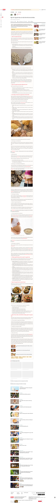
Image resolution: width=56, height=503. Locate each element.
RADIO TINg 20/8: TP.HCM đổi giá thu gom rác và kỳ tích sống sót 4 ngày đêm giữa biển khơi (26, 485)
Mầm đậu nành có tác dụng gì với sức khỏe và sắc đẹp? (18, 383)
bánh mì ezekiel (22, 81)
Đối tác (12, 493)
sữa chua (19, 39)
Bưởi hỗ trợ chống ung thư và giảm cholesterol (26, 413)
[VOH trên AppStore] (39, 494)
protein (30, 96)
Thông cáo (18, 493)
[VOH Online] (12, 497)
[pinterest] (39, 492)
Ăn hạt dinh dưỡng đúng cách (24, 426)
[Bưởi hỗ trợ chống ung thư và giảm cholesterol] (14, 414)
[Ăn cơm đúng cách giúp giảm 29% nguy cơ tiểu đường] (14, 433)
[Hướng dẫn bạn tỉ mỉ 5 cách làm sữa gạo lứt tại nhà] (13, 350)
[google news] (41, 492)
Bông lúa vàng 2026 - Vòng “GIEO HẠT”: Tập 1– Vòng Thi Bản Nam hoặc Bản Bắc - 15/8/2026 (26, 459)
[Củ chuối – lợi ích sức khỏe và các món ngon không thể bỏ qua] (36, 42)
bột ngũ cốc (30, 334)
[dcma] (42, 492)
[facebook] (15, 21)
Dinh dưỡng (21, 386)
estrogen (29, 248)
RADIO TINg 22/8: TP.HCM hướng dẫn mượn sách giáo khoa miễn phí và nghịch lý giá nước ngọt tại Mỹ (26, 478)
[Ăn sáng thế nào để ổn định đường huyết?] (14, 408)
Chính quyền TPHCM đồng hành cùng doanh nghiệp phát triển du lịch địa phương (26, 472)
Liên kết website (26, 492)
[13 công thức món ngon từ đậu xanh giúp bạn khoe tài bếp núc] (36, 34)
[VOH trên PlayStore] (43, 494)
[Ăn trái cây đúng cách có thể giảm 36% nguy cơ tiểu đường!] (14, 440)
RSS (21, 492)
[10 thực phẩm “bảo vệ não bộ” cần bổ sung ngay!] (14, 401)
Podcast (21, 483)
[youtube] (37, 492)
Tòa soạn (18, 492)
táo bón (18, 156)
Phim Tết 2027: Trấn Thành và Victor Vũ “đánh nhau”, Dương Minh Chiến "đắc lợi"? (26, 466)
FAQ (21, 493)
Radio (20, 470)
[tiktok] (38, 492)
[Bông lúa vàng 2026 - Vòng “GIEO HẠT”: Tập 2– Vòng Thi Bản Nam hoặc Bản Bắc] (14, 452)
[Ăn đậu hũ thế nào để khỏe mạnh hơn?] (14, 395)
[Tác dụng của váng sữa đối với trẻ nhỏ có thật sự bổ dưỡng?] (13, 354)
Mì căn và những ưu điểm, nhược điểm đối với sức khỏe (42, 30)
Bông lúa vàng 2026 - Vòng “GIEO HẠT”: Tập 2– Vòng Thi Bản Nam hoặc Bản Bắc (26, 452)
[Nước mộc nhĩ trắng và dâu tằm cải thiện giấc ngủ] (14, 420)
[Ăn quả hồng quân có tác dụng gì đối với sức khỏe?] (36, 26)
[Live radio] (4, 17)
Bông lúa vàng (21, 450)
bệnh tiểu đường (28, 166)
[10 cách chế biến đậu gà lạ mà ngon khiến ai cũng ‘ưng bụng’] (36, 38)
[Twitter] (43, 492)
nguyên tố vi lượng (15, 215)
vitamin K (24, 196)
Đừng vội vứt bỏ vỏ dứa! (23, 445)
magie (12, 191)
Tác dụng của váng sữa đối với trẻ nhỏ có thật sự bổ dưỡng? (24, 354)
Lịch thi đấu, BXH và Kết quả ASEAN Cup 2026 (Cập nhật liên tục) (22, 9)
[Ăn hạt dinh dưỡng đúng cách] (14, 427)
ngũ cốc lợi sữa (25, 238)
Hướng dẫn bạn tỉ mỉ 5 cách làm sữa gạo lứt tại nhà (23, 350)
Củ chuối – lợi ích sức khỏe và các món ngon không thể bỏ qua (42, 42)
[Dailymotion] (44, 492)
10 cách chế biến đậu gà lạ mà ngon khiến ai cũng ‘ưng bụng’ (42, 38)
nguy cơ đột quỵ (23, 195)
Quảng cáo (12, 492)
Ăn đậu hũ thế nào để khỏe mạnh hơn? (25, 394)
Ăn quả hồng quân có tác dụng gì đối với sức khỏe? (42, 25)
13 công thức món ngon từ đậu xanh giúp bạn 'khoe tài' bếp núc (42, 34)
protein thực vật (23, 102)
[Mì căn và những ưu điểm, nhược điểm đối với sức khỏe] (36, 30)
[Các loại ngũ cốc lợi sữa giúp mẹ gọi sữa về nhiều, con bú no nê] (13, 346)
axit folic (30, 215)
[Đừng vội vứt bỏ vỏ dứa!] (14, 446)
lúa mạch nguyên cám (28, 254)
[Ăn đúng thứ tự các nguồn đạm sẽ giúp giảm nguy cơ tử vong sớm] (14, 388)
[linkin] (40, 492)
